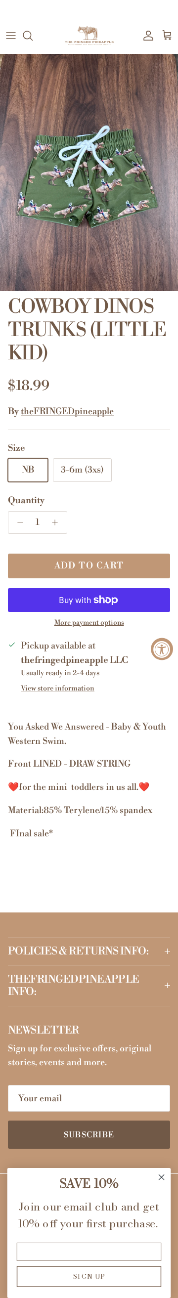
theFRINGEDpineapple (67, 411)
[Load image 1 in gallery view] (89, 172)
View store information (57, 688)
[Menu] (11, 35)
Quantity (26, 500)
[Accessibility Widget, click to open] (162, 649)
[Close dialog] (161, 1177)
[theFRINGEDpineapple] (89, 36)
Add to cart (89, 565)
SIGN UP (89, 1276)
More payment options (89, 623)
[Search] (33, 35)
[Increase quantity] (57, 522)
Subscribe (89, 1135)
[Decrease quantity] (17, 522)
